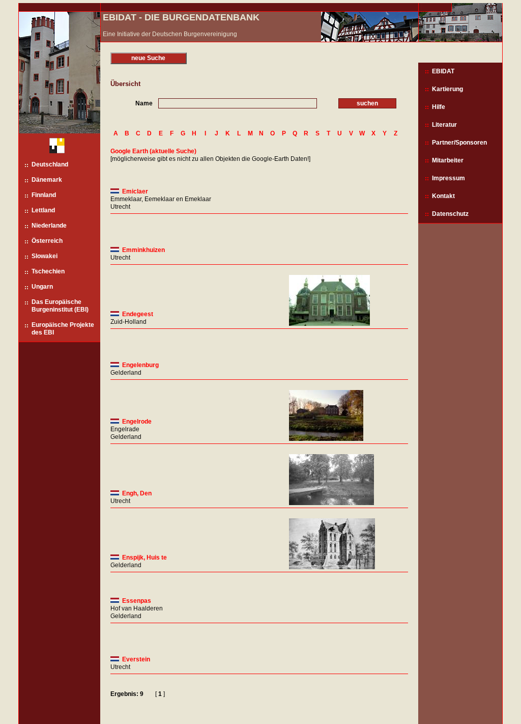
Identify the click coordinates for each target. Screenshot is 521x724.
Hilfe (438, 106)
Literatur (444, 124)
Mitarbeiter (448, 160)
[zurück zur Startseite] (53, 146)
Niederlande (49, 225)
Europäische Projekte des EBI (63, 328)
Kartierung (447, 89)
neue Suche (148, 58)
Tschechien (48, 271)
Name (144, 103)
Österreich (47, 240)
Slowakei (44, 256)
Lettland (43, 210)
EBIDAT (443, 71)
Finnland (44, 195)
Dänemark (47, 179)
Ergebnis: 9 (126, 694)
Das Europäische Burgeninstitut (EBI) (60, 305)
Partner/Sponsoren (459, 142)
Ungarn (42, 286)
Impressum (448, 178)
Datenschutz (450, 213)
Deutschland (50, 164)
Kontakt (443, 196)
